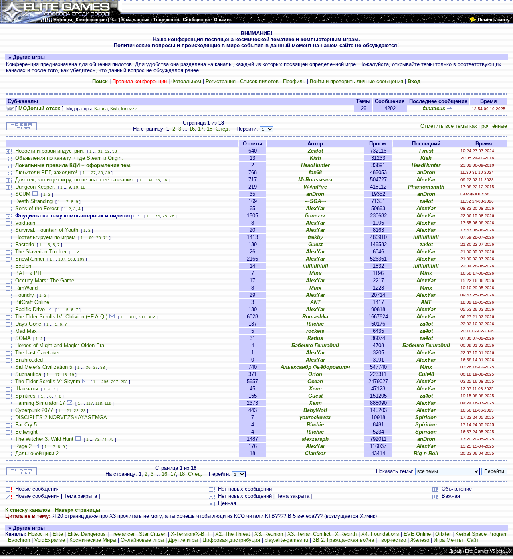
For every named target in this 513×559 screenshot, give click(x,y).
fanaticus (434, 108)
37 (93, 173)
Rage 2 (23, 446)
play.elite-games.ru (286, 540)
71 (105, 237)
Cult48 (426, 374)
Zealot (315, 151)
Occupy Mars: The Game (44, 280)
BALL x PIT (28, 273)
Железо (419, 540)
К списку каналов (27, 510)
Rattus (315, 338)
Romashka (315, 317)
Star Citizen (152, 534)
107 (61, 259)
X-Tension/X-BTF (191, 534)
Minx (315, 273)
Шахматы (26, 389)
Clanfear (315, 453)
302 (151, 317)
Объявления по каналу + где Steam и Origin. (69, 158)
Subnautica (28, 374)
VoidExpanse (49, 540)
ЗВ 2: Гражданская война (343, 540)
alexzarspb (315, 439)
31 (100, 151)
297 (114, 382)
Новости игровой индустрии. (49, 151)
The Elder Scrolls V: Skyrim (47, 381)
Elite (58, 534)
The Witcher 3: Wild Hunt (44, 439)
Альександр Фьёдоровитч (315, 367)
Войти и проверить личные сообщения (356, 81)
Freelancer (122, 534)
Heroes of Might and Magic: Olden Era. (60, 345)
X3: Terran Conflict (309, 534)
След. (223, 129)
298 (124, 382)
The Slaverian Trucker (41, 252)
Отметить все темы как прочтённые (463, 126)
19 (71, 374)
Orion (315, 374)
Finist (426, 151)
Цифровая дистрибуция (231, 540)
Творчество (392, 540)
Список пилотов (259, 81)
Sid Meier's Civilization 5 (43, 367)
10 (75, 187)
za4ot (426, 201)
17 (201, 129)
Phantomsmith (426, 187)
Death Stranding (34, 201)
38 (100, 173)
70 (98, 237)
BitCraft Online (32, 302)
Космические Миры (92, 540)
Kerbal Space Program (481, 534)
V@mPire (315, 187)
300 (132, 317)
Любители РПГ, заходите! (46, 172)
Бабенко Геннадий (315, 345)
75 (164, 216)
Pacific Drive (30, 309)
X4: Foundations (380, 534)
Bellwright (26, 432)
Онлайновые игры (142, 540)
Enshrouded (29, 360)
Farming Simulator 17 (40, 403)
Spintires (25, 396)
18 (209, 129)
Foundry (24, 295)
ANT (315, 302)
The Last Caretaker (37, 353)
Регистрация (221, 81)
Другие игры (183, 540)
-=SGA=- (315, 201)
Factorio (24, 244)
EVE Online (417, 534)
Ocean (315, 381)
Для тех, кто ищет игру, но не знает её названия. (74, 180)
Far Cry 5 (26, 425)
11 (83, 187)
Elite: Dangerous (86, 534)
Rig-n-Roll (426, 453)
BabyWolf (315, 410)
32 (107, 151)
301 (141, 317)
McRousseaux (315, 180)
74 (157, 216)
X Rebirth (346, 534)
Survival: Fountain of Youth (46, 230)
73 (97, 439)
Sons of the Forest (37, 208)
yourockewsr (315, 417)
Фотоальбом (186, 81)
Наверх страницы (77, 510)
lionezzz (129, 108)
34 (150, 180)
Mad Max (26, 331)
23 (83, 410)
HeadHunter (315, 165)
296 (105, 382)
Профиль (294, 81)
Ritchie (315, 324)
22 (76, 410)
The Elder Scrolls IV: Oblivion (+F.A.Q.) (61, 317)
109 (81, 259)
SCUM (22, 194)
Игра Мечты (448, 540)
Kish (114, 108)
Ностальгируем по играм (45, 237)
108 (71, 259)
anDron (426, 172)
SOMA (22, 338)
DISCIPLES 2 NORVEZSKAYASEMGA (61, 417)
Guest (315, 244)
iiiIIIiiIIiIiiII (426, 237)
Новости (38, 534)
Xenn (315, 389)
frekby (315, 237)
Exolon (23, 266)
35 (157, 180)
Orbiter (443, 534)
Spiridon (426, 417)
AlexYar (426, 180)
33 (114, 151)
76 (172, 216)
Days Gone (28, 324)
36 (164, 180)
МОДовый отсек (39, 108)
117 (89, 403)
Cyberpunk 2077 (34, 410)
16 (192, 129)
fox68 (315, 172)
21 (69, 410)
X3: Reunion (268, 534)
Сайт (473, 540)
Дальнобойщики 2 (37, 453)
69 (91, 237)
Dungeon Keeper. (35, 187)
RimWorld (26, 288)
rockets (315, 331)
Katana (101, 108)
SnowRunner (29, 259)
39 (107, 173)
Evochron (19, 540)
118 (98, 403)
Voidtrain (25, 223)
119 (108, 403)
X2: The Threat (232, 534)
